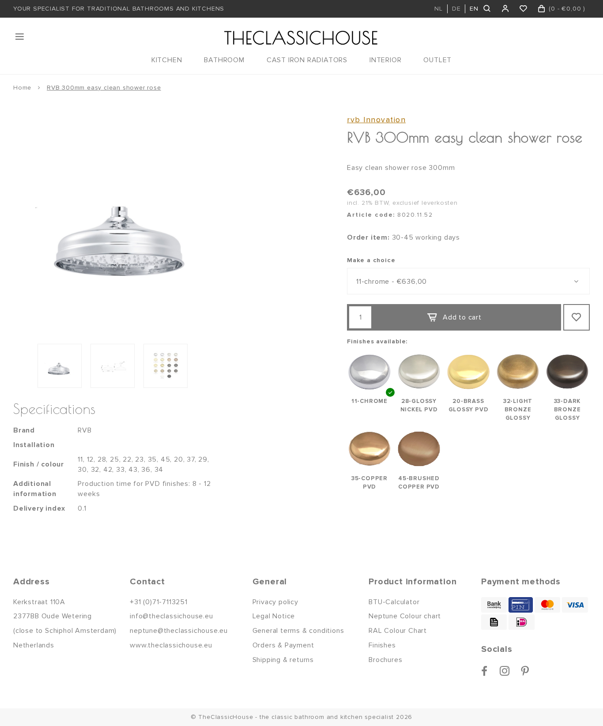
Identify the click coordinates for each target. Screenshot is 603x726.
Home (22, 87)
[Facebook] (484, 670)
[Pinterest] (525, 670)
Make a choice (371, 260)
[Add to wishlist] (576, 317)
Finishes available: (377, 341)
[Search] (488, 9)
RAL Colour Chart (398, 630)
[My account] (506, 9)
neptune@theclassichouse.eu (179, 630)
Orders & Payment (283, 645)
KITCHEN (166, 60)
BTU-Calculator (394, 602)
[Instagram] (505, 670)
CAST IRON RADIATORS (307, 60)
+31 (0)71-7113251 (159, 602)
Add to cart (462, 317)
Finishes (382, 645)
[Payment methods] (494, 605)
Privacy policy (275, 602)
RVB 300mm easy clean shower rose (104, 87)
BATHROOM (224, 60)
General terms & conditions (298, 630)
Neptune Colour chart (405, 616)
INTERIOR (385, 60)
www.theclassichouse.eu (171, 645)
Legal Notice (274, 616)
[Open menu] (20, 36)
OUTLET (437, 60)
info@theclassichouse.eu (171, 616)
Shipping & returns (283, 659)
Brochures (385, 659)
